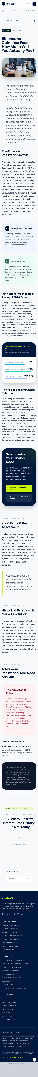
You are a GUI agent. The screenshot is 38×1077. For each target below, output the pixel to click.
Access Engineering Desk (18, 488)
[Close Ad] (34, 1060)
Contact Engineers (9, 1016)
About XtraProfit (9, 1019)
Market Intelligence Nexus (19, 497)
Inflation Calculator (10, 974)
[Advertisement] (19, 1070)
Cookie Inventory (9, 1013)
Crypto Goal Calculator (11, 977)
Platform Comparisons (10, 942)
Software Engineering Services (14, 988)
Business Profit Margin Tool (13, 967)
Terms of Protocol (9, 999)
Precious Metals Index (10, 946)
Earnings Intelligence (10, 925)
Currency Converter (10, 971)
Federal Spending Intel (10, 932)
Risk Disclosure (8, 1009)
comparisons (15, 11)
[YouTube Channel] (22, 914)
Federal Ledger (7, 981)
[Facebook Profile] (14, 914)
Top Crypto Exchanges (10, 929)
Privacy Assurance (9, 1002)
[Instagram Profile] (18, 914)
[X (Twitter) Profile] (10, 914)
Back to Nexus (11, 20)
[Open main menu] (34, 4)
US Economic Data (9, 949)
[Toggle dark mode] (29, 4)
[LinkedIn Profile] (6, 914)
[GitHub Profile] (3, 914)
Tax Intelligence (8, 984)
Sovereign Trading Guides (12, 935)
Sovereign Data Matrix (10, 939)
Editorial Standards (10, 1006)
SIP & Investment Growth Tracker (15, 964)
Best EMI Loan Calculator (12, 960)
